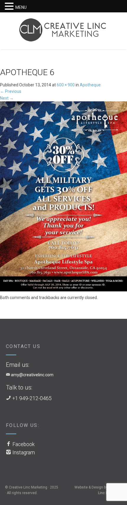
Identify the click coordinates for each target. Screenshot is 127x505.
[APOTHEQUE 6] (63, 197)
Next (7, 98)
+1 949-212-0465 (32, 398)
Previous (10, 91)
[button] (10, 6)
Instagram (23, 453)
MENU (21, 7)
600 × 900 (66, 84)
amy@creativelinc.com (32, 374)
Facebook (23, 444)
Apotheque (90, 84)
